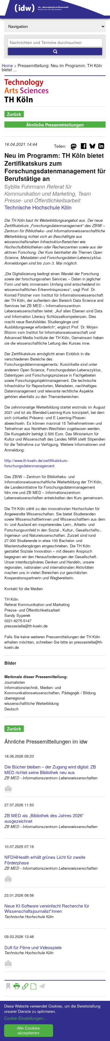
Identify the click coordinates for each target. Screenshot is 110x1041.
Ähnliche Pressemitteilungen (55, 125)
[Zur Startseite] (55, 13)
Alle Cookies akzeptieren (28, 1030)
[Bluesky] (92, 147)
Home (7, 65)
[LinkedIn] (101, 147)
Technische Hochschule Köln (38, 207)
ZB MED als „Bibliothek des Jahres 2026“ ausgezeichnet (44, 818)
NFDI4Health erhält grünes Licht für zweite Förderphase (44, 860)
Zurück (14, 114)
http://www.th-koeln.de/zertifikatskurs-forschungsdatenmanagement (36, 463)
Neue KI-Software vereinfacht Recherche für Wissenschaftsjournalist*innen (46, 908)
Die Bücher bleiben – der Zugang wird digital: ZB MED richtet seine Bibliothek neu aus (50, 769)
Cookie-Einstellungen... (25, 1018)
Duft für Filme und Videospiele (33, 947)
